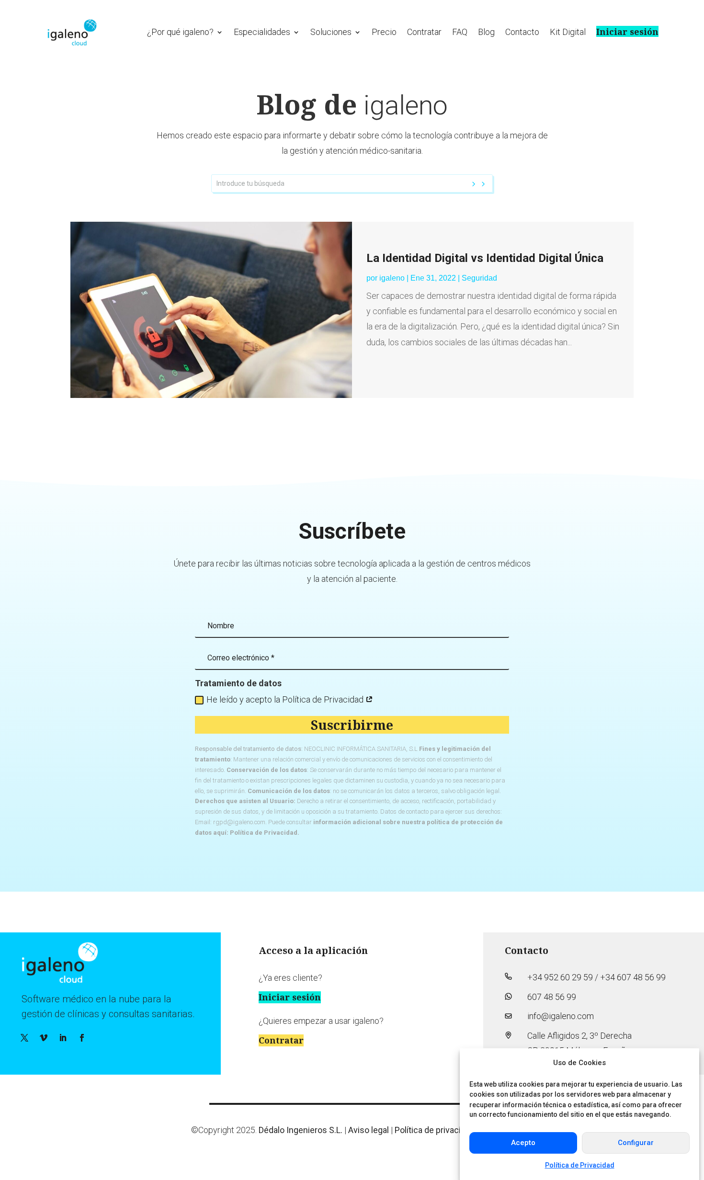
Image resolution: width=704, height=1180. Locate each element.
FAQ (459, 32)
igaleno (392, 278)
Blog (486, 32)
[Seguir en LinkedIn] (62, 1037)
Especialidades (262, 32)
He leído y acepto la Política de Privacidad (285, 699)
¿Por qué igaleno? (180, 32)
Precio (384, 32)
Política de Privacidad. (264, 832)
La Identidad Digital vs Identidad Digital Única (484, 258)
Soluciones (331, 32)
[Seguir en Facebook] (82, 1037)
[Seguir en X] (24, 1037)
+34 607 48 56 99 (633, 977)
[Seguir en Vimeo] (43, 1037)
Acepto (523, 1142)
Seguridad (479, 278)
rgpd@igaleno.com (239, 822)
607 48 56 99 (551, 997)
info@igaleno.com (560, 1016)
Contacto (522, 32)
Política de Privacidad (579, 1165)
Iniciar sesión (627, 31)
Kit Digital (568, 32)
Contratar (424, 32)
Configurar (636, 1142)
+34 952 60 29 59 (560, 977)
